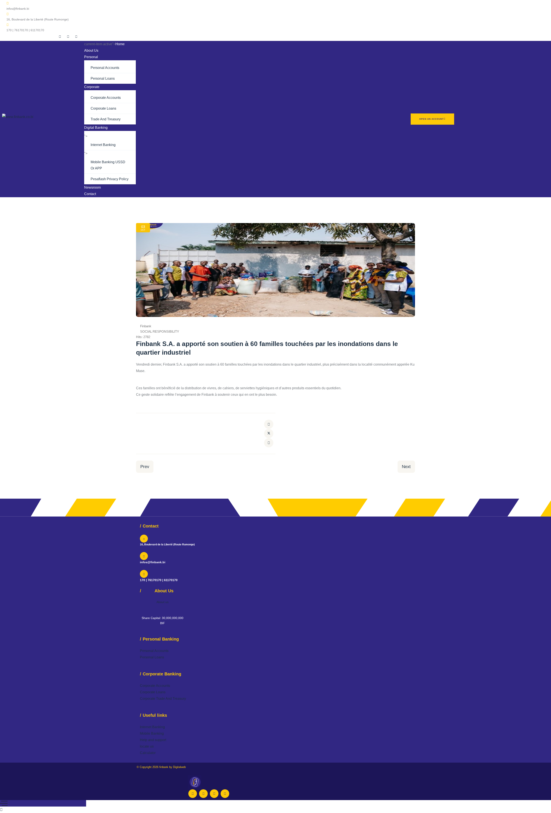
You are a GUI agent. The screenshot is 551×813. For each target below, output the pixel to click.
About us (162, 602)
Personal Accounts (154, 651)
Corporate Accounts (155, 685)
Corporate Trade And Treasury (163, 698)
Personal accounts (105, 68)
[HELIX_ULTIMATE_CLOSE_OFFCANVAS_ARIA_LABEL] (4, 803)
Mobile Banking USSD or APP (108, 165)
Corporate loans (103, 108)
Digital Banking (96, 127)
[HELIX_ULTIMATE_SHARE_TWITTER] (268, 433)
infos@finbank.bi (152, 562)
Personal (91, 57)
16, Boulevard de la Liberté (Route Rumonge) (167, 544)
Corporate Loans (153, 692)
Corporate (91, 87)
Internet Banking (103, 145)
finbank (163, 767)
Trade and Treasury (106, 119)
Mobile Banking (152, 733)
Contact (90, 194)
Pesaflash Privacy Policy (109, 179)
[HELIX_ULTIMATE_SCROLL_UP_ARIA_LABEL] (1, 809)
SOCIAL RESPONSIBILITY (159, 331)
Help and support (153, 740)
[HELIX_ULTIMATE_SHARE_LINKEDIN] (268, 442)
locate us (147, 746)
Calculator (148, 753)
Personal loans (103, 78)
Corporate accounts (106, 97)
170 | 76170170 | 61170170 (159, 580)
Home (120, 44)
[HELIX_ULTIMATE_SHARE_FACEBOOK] (268, 424)
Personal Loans (152, 657)
